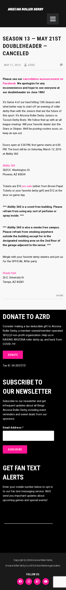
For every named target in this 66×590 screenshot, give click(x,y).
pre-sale (27, 186)
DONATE (13, 354)
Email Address (13, 427)
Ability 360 (9, 165)
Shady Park (9, 273)
